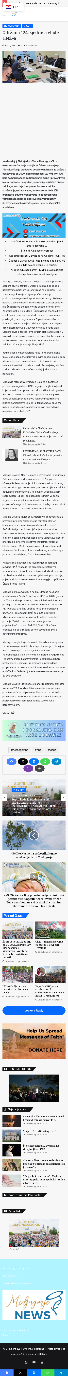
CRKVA (16, 791)
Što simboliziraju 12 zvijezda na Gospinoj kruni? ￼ (37, 255)
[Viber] (28, 768)
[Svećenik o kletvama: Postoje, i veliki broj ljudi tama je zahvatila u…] (11, 1121)
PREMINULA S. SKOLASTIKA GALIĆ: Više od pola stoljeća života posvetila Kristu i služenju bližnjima (43, 455)
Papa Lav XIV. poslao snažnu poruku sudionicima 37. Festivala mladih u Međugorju (49, 991)
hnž (38, 750)
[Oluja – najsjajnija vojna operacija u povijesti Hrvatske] (50, 929)
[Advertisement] (34, 120)
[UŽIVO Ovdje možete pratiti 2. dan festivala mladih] (17, 974)
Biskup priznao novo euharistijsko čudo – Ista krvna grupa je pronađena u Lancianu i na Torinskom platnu (33, 806)
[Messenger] (34, 761)
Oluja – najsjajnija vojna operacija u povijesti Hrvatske (49, 944)
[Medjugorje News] (13, 14)
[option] (34, 797)
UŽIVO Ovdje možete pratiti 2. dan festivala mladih (15, 989)
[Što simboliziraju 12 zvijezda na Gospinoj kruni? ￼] (11, 1150)
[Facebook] (12, 761)
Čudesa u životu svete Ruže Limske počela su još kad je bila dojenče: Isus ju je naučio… (44, 1164)
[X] (23, 761)
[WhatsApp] (45, 761)
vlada (53, 750)
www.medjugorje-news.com (16, 1283)
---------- (52, 1354)
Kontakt (6, 1335)
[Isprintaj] (40, 768)
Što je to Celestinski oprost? (37, 250)
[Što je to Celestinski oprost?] (11, 1136)
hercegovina (20, 750)
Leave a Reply (34, 1010)
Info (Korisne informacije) (15, 1330)
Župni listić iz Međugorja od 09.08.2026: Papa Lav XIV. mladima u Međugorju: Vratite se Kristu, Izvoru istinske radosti (16, 949)
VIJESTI (27, 25)
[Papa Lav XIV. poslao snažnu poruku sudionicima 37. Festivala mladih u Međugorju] (50, 974)
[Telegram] (56, 761)
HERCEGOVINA (11, 25)
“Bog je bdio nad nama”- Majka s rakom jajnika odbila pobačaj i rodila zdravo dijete (44, 1180)
